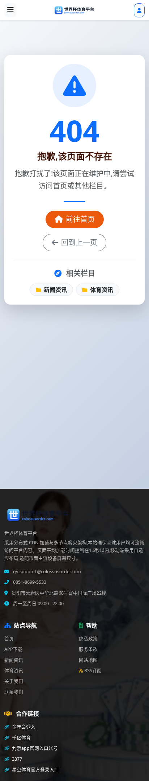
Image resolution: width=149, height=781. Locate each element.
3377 (16, 759)
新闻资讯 (54, 290)
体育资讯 (101, 290)
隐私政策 (88, 639)
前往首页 (80, 219)
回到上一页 (79, 242)
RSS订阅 (93, 671)
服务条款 (88, 649)
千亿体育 (21, 738)
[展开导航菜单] (10, 10)
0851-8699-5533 (29, 582)
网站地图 (88, 660)
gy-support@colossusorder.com (46, 572)
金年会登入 (23, 727)
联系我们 (13, 692)
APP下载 (13, 649)
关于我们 (13, 681)
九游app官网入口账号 (34, 748)
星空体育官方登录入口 (35, 769)
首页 (9, 639)
